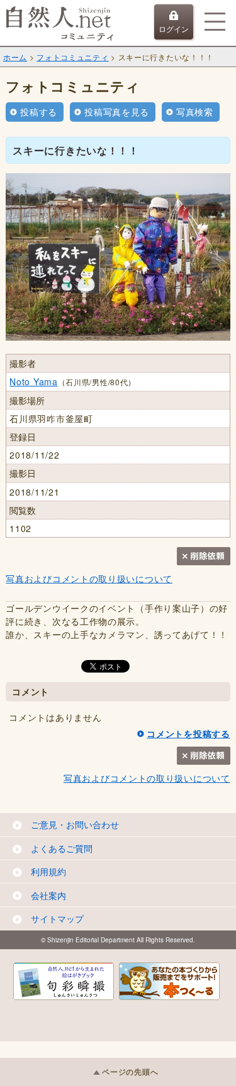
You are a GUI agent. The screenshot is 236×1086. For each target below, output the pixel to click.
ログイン (174, 28)
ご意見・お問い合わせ (75, 824)
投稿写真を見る (116, 111)
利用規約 (48, 871)
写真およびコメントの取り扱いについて (89, 578)
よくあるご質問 (62, 848)
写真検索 (194, 111)
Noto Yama (33, 381)
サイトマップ (57, 918)
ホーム (15, 56)
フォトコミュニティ (72, 56)
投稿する (38, 111)
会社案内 (48, 895)
